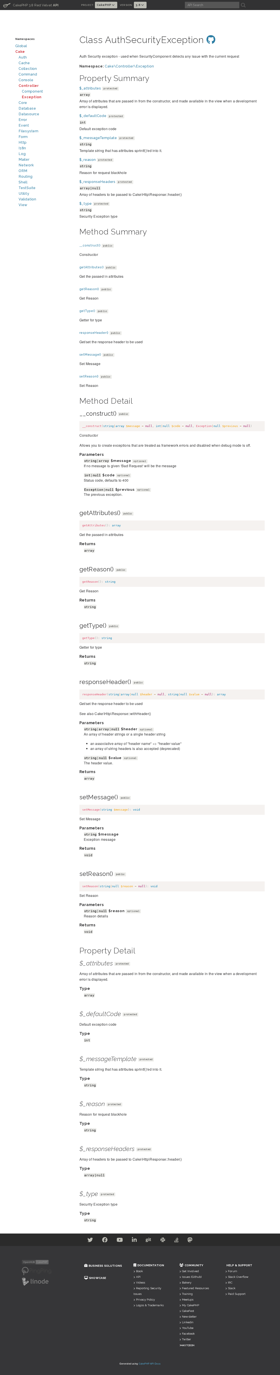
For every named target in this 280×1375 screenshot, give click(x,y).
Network (26, 165)
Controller (29, 86)
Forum (232, 1271)
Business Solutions (105, 1265)
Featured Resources (195, 1288)
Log (22, 154)
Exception (32, 97)
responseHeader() (94, 332)
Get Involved (190, 1271)
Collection (28, 69)
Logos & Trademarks (150, 1305)
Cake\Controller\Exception (129, 66)
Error (23, 120)
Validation (27, 199)
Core (23, 103)
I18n (22, 148)
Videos (140, 1282)
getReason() (89, 289)
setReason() (89, 376)
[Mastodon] (190, 1240)
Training (187, 1294)
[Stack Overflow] (176, 1240)
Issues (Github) (192, 1277)
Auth (23, 57)
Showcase (97, 1278)
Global (21, 46)
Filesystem (28, 131)
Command (28, 74)
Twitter (186, 1339)
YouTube (187, 1328)
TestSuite (27, 188)
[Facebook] (105, 1240)
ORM (23, 171)
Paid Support (236, 1294)
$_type (85, 204)
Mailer (24, 159)
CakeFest (188, 1311)
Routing (26, 176)
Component (32, 91)
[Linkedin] (134, 1240)
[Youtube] (120, 1240)
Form (23, 137)
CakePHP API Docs (150, 1363)
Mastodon (187, 1345)
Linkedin (187, 1322)
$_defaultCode (93, 116)
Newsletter (189, 1316)
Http (23, 142)
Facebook (188, 1333)
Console (26, 80)
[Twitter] (90, 1240)
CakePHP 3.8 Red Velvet (31, 5)
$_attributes (90, 88)
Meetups (187, 1299)
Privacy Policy (145, 1299)
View (23, 205)
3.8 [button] (138, 5)
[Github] (148, 1240)
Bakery (186, 1282)
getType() (87, 311)
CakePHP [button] (104, 5)
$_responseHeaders (97, 182)
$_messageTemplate (98, 138)
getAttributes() (91, 267)
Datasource (29, 114)
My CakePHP (190, 1305)
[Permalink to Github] (211, 39)
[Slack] (162, 1240)
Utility (24, 193)
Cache (24, 63)
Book (139, 1271)
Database (27, 108)
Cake (20, 52)
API (138, 1277)
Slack (231, 1288)
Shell (23, 182)
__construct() (90, 245)
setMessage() (90, 354)
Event (24, 125)
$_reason (87, 160)
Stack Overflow (238, 1277)
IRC (230, 1282)
